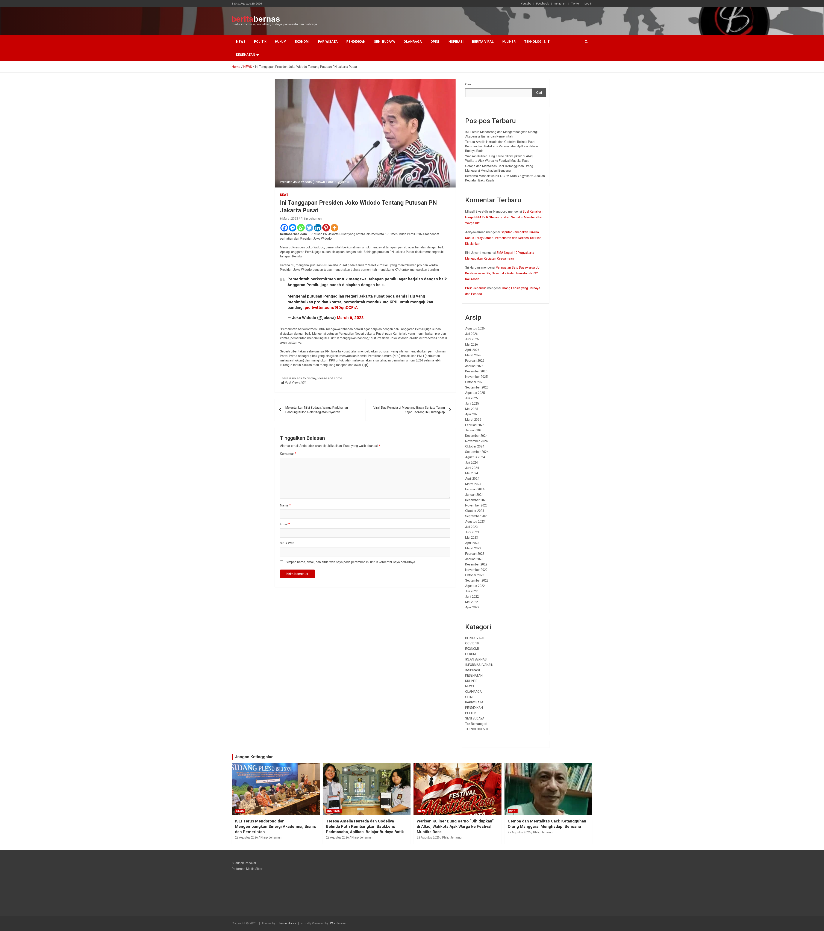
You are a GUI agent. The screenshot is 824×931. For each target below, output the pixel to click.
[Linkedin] (317, 227)
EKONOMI (302, 42)
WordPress (338, 923)
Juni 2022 (472, 596)
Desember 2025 (476, 371)
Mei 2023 (471, 538)
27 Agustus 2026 (519, 832)
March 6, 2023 (350, 317)
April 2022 (472, 607)
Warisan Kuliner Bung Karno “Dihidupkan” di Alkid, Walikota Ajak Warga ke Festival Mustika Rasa (455, 826)
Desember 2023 (476, 500)
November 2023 (476, 505)
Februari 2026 (474, 361)
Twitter (575, 3)
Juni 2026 (472, 339)
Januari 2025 (474, 430)
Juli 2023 (471, 527)
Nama (285, 505)
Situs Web (287, 543)
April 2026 (472, 350)
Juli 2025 (471, 398)
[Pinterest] (326, 227)
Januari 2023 (474, 559)
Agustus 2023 (475, 521)
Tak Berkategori (476, 724)
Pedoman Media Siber (247, 869)
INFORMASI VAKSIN (479, 665)
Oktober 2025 (474, 382)
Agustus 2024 (475, 457)
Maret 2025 (473, 420)
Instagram (560, 3)
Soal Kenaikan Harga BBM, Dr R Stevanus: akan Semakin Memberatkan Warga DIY (504, 217)
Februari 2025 (474, 425)
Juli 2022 (471, 591)
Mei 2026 (471, 344)
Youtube (526, 3)
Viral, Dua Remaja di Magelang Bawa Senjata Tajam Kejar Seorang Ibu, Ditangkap (409, 410)
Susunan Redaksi (244, 863)
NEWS (240, 42)
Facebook (542, 3)
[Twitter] (309, 227)
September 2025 (476, 387)
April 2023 (472, 543)
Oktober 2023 (474, 511)
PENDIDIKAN (355, 42)
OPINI (434, 42)
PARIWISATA (328, 42)
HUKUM (280, 42)
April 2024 (472, 479)
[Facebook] (284, 227)
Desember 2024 (476, 436)
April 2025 (472, 414)
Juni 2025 (472, 403)
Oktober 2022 (474, 575)
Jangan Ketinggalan (254, 756)
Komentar (288, 454)
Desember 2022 (476, 564)
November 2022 (476, 570)
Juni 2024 (472, 468)
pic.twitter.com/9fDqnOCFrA (331, 307)
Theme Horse (286, 923)
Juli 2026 (471, 334)
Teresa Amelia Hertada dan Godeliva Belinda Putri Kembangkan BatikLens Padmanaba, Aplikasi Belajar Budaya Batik (501, 146)
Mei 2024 (471, 473)
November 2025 (476, 377)
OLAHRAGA (413, 42)
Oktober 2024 (474, 446)
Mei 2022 (471, 602)
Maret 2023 (473, 548)
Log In (588, 3)
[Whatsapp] (301, 227)
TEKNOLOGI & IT (537, 42)
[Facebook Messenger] (292, 227)
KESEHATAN (245, 55)
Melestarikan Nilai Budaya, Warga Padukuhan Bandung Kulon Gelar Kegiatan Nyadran (316, 410)
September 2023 (476, 516)
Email (285, 524)
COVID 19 (472, 643)
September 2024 (476, 452)
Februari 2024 (474, 489)
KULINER (509, 42)
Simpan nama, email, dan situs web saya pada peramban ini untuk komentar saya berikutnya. (351, 562)
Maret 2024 (473, 484)
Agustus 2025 (475, 393)
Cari (468, 84)
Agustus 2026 (475, 328)
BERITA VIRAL (483, 42)
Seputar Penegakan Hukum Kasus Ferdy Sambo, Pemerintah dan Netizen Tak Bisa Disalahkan (503, 238)
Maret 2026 (473, 355)
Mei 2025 (471, 409)
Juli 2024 (471, 462)
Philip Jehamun (311, 218)
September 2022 (476, 580)
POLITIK (260, 42)
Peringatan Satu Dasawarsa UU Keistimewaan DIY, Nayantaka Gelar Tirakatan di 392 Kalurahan (502, 273)
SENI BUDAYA (384, 42)
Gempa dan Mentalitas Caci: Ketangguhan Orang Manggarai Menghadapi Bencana (547, 824)
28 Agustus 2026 (246, 837)
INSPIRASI (456, 42)
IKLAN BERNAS (476, 659)
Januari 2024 (474, 495)
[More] (334, 227)
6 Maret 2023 (289, 218)
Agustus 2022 (475, 586)
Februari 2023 (474, 554)
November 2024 (476, 441)
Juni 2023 (472, 532)
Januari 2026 (474, 366)
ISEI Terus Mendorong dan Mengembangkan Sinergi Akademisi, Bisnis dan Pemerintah (275, 826)
